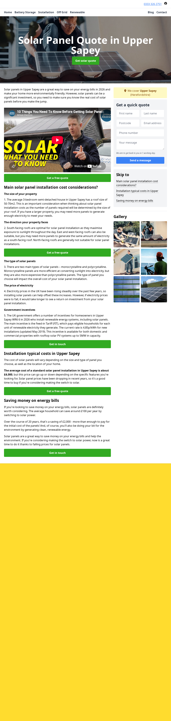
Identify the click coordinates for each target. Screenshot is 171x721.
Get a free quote (57, 178)
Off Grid (62, 12)
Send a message (140, 160)
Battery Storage (25, 12)
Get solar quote (85, 61)
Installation (46, 12)
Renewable (77, 12)
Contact (161, 12)
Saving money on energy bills (134, 200)
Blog (151, 12)
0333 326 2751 (153, 4)
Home (8, 12)
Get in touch (57, 344)
